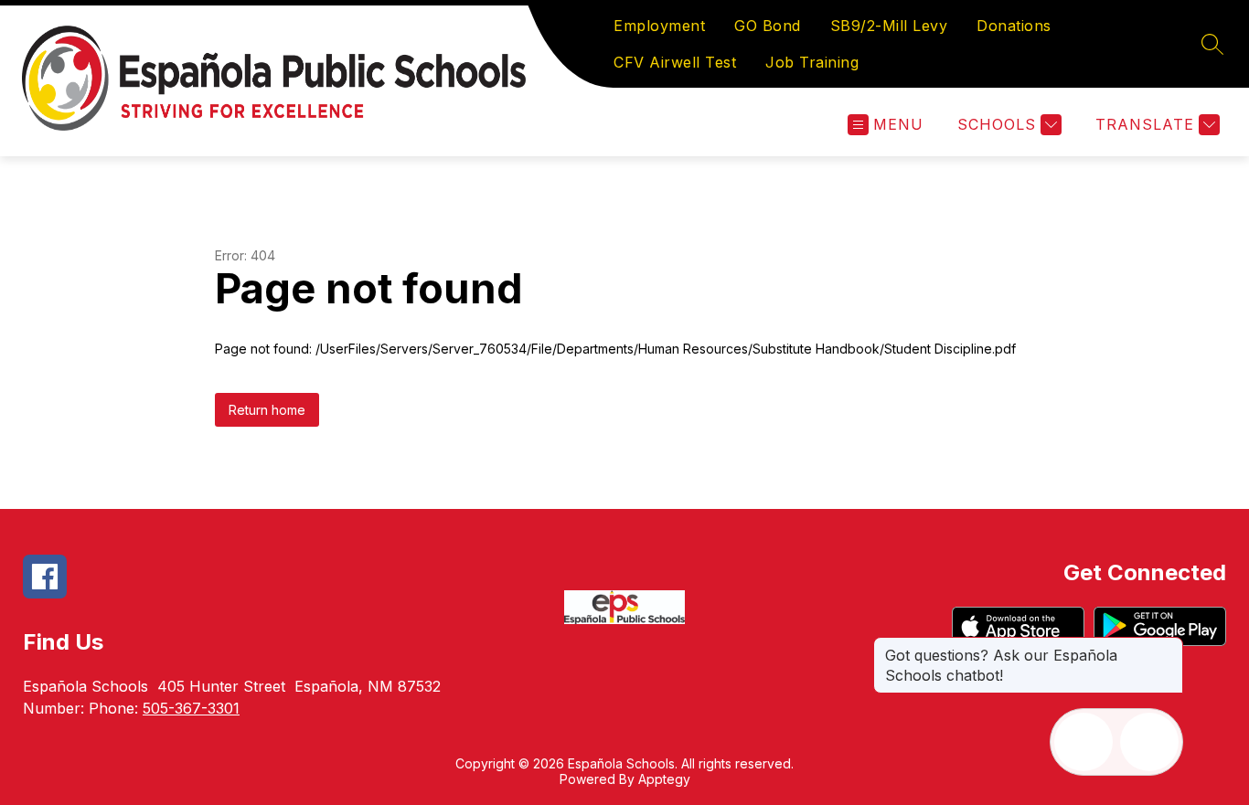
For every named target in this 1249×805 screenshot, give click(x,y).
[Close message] (1168, 646)
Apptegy (664, 779)
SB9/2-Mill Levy (889, 25)
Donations (1014, 25)
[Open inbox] (1083, 742)
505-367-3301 (191, 708)
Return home (267, 410)
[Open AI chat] (1149, 742)
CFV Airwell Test (675, 62)
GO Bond (767, 25)
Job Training (812, 62)
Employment (659, 25)
